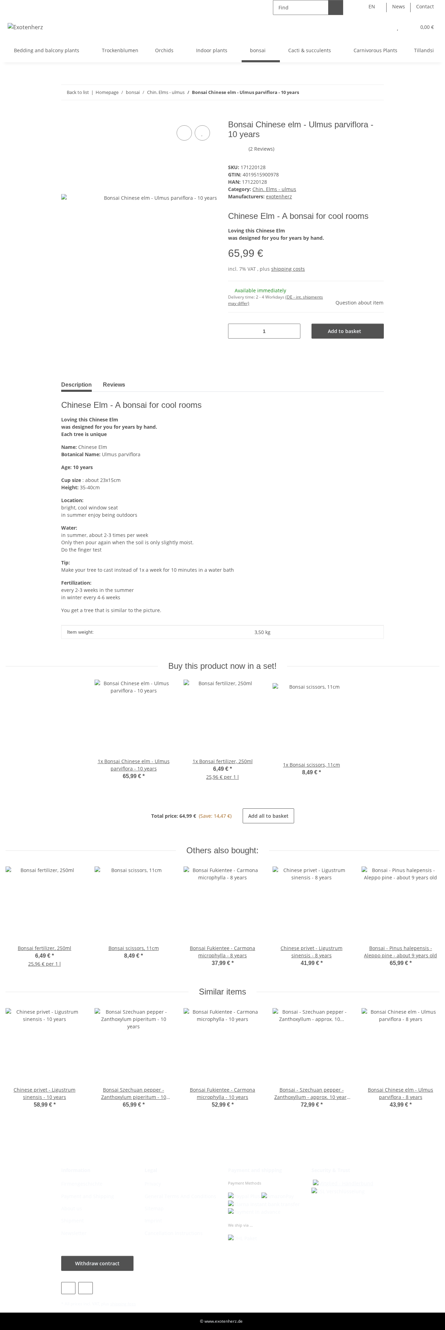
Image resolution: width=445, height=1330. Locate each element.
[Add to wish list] (202, 133)
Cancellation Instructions (174, 1233)
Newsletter (74, 1233)
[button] (383, 27)
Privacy (153, 1183)
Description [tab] (76, 385)
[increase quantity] (292, 331)
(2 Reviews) (261, 148)
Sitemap (154, 1208)
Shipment (72, 1220)
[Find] (335, 7)
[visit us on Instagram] (85, 1288)
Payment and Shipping (87, 1196)
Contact (425, 6)
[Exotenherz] (25, 27)
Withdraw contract (97, 1263)
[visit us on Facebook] (68, 1288)
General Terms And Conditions (180, 1196)
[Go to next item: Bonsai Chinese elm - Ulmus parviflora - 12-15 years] (376, 92)
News (398, 6)
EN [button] (372, 6)
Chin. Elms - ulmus (274, 189)
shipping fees (123, 1304)
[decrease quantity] (235, 331)
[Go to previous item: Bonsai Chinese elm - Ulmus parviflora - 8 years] (361, 92)
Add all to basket (268, 816)
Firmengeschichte (82, 1183)
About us (71, 1208)
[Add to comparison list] (184, 133)
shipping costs (288, 269)
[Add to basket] (66, 116)
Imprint (153, 1220)
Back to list (78, 92)
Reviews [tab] (114, 385)
